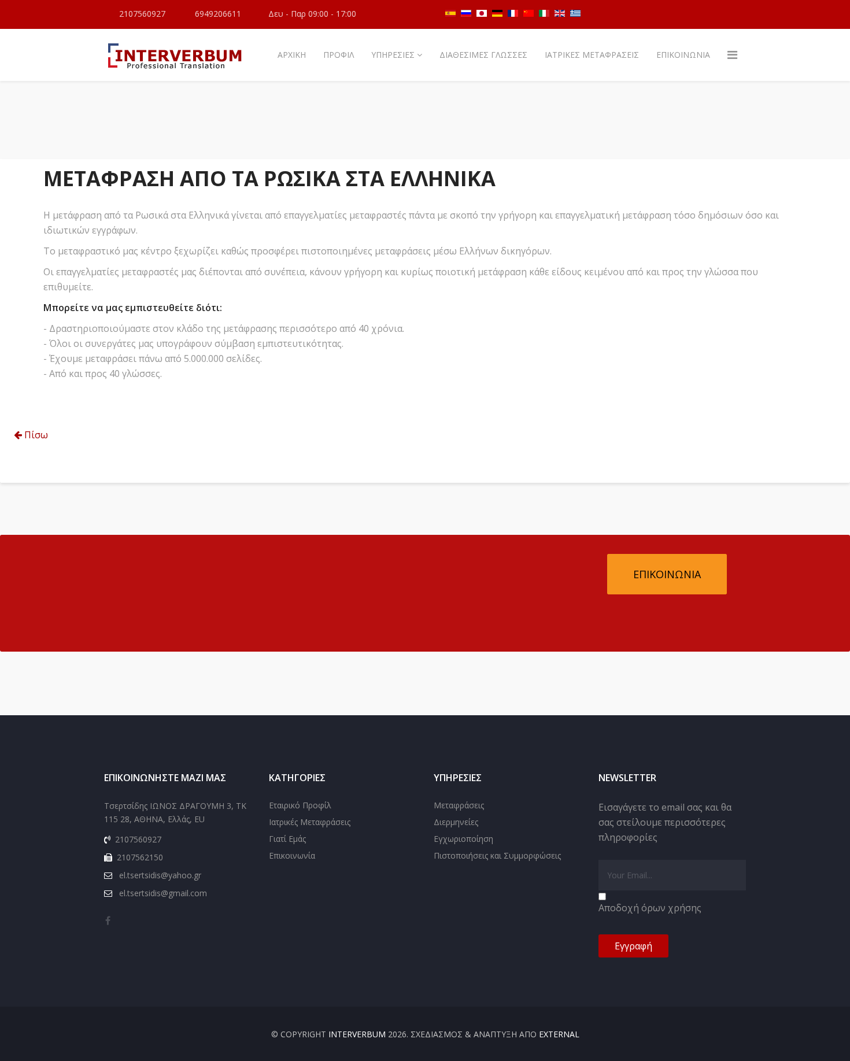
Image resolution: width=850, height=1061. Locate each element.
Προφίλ (338, 54)
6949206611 (218, 13)
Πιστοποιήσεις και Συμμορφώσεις (497, 855)
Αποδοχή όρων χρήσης (649, 907)
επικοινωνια (667, 574)
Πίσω (35, 434)
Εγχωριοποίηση (463, 838)
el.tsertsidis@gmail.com (163, 893)
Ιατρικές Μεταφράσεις (592, 54)
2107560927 (142, 13)
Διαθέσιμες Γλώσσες (483, 54)
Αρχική (292, 54)
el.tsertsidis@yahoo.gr (160, 875)
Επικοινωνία (683, 54)
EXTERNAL (559, 1034)
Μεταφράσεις (459, 805)
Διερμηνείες (456, 821)
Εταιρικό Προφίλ (300, 805)
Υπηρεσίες (393, 54)
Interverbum (357, 1034)
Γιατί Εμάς (287, 838)
